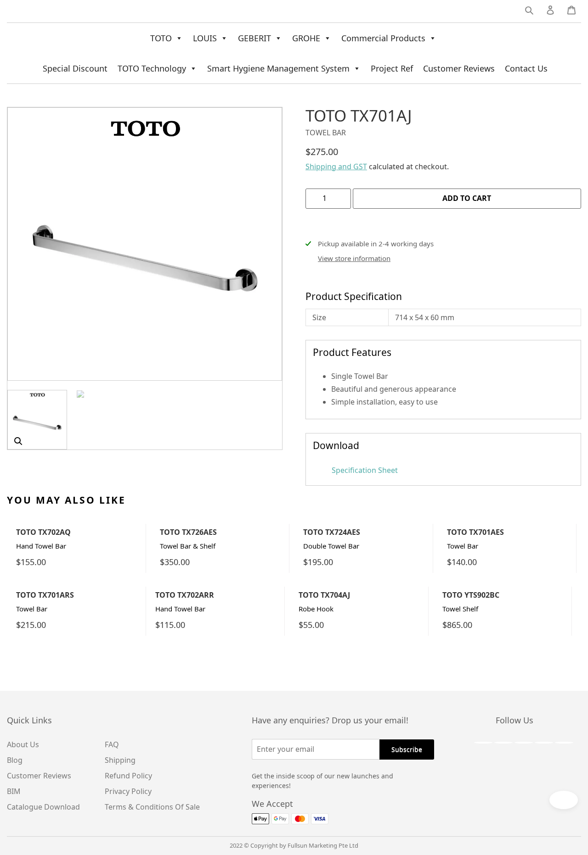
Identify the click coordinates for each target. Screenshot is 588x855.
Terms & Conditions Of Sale (152, 807)
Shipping (120, 760)
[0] (571, 12)
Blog (15, 760)
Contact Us (526, 68)
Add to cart (466, 198)
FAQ (112, 744)
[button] (18, 441)
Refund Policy (128, 776)
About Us (23, 744)
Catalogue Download (43, 807)
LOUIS (205, 38)
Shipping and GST (336, 166)
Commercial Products (383, 38)
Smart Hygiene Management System (278, 68)
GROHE (306, 38)
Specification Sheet (364, 470)
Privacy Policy (128, 791)
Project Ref (392, 68)
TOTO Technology (152, 68)
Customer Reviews (459, 68)
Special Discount (75, 68)
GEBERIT (254, 38)
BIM (14, 791)
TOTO (161, 38)
